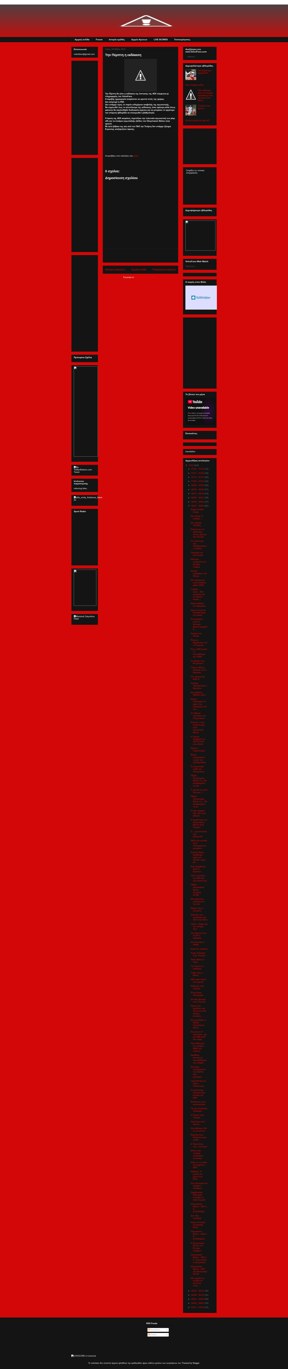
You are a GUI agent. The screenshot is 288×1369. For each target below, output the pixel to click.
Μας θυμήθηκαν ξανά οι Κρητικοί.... (198, 869)
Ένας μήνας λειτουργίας (197, 993)
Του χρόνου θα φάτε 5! (198, 677)
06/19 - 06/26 (197, 489)
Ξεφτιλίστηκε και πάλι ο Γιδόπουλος (198, 1083)
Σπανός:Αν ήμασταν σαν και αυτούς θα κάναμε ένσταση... (198, 1011)
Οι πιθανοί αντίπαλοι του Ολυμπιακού (198, 715)
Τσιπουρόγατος (182, 39)
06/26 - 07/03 (197, 485)
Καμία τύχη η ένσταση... (197, 909)
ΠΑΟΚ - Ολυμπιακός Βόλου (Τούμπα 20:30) (197, 889)
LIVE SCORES (161, 39)
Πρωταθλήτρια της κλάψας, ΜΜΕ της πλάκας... (197, 1047)
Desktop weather (201, 298)
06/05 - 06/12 (197, 497)
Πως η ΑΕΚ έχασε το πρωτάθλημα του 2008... (199, 653)
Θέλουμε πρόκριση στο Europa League (198, 563)
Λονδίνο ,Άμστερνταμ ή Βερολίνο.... (199, 686)
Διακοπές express (199, 949)
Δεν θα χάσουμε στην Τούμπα (198, 1000)
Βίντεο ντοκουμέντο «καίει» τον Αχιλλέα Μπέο (198, 758)
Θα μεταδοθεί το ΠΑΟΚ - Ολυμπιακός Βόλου (198, 1024)
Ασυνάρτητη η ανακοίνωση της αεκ (197, 901)
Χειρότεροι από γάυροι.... (198, 1122)
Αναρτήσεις (155, 1330)
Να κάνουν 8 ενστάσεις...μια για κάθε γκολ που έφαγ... (199, 1035)
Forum (99, 39)
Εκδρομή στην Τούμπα (197, 987)
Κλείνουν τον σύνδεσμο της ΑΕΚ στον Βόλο (199, 917)
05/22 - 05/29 (197, 506)
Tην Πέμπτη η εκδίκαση (197, 967)
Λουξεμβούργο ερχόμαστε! (205, 71)
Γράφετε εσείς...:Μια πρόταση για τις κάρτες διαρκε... (198, 594)
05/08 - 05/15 (197, 1295)
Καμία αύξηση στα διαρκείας (198, 604)
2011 (191, 465)
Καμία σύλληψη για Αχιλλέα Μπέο (198, 1225)
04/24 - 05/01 (197, 1303)
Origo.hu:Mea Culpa (197, 510)
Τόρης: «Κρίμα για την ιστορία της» (199, 926)
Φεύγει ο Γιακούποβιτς (198, 749)
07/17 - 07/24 (197, 473)
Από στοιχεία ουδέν (194, 85)
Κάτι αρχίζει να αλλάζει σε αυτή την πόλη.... (197, 1282)
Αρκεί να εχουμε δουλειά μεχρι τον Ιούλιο (198, 612)
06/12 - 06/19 (197, 493)
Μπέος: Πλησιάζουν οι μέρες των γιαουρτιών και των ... (199, 704)
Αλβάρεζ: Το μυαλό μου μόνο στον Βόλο (197, 1175)
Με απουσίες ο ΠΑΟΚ (198, 943)
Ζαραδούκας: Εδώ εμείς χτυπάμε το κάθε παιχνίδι (198, 1196)
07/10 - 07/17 (197, 477)
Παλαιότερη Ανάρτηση (164, 269)
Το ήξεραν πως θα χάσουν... (198, 662)
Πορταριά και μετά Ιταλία (197, 553)
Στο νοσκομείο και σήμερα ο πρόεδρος (199, 1185)
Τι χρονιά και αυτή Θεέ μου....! (199, 791)
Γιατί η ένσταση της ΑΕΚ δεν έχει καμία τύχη (199, 878)
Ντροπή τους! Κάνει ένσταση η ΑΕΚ (198, 1137)
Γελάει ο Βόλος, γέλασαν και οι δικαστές (198, 670)
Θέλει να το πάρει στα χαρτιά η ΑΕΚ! (199, 1165)
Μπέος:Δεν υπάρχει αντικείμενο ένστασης (197, 1154)
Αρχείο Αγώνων (139, 39)
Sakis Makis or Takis (197, 960)
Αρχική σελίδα (82, 39)
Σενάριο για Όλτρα (196, 634)
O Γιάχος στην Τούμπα (197, 1116)
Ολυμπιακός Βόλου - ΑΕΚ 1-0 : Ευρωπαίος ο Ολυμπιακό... (199, 1258)
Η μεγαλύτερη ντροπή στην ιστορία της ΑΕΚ (198, 1094)
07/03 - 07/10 (197, 481)
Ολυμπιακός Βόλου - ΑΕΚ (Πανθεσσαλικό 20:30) (199, 1270)
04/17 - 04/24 (197, 1307)
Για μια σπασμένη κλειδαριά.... (199, 1109)
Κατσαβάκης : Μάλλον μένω (198, 693)
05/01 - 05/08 (197, 1299)
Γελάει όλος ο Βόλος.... (197, 974)
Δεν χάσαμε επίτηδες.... (197, 523)
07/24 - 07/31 (197, 469)
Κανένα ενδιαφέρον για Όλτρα (199, 573)
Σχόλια (153, 1335)
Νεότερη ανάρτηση (115, 269)
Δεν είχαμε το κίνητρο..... (197, 517)
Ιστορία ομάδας (117, 39)
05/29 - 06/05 (197, 502)
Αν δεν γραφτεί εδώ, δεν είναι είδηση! (198, 813)
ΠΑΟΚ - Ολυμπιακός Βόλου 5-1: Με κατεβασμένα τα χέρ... (199, 780)
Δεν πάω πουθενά (196, 1216)
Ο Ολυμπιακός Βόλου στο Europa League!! (197, 1247)
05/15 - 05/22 (197, 1291)
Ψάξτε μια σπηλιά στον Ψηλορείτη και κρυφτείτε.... (199, 844)
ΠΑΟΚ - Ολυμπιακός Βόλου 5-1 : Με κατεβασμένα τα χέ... (199, 801)
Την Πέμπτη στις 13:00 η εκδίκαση (198, 935)
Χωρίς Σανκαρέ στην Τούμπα (198, 954)
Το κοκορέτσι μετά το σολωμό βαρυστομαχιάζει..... (199, 624)
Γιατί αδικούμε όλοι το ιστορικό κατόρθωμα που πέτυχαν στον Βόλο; (205, 95)
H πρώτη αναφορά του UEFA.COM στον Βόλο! (198, 740)
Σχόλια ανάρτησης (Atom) (146, 277)
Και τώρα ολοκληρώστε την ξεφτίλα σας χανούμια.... (198, 1072)
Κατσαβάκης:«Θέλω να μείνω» (199, 1129)
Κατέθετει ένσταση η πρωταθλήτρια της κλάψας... (199, 1059)
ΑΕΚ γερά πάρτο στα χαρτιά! (198, 980)
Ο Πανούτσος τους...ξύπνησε (199, 1145)
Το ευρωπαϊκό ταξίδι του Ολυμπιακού (198, 769)
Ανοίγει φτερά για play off (197, 120)
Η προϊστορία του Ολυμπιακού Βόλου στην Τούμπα (199, 823)
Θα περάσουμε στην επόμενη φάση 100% (198, 582)
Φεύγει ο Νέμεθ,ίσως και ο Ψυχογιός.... (199, 642)
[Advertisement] (140, 255)
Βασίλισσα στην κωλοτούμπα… (199, 1103)
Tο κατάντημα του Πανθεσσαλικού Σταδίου (198, 545)
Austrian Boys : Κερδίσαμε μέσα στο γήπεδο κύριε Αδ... (198, 857)
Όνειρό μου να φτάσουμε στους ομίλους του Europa (199, 533)
